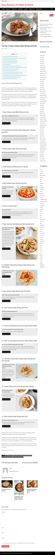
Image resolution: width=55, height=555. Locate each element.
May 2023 (42, 133)
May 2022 (42, 154)
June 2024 (42, 107)
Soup (41, 261)
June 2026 (42, 59)
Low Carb (42, 235)
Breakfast (42, 187)
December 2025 (43, 71)
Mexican (41, 239)
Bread (41, 185)
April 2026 (42, 63)
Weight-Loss (42, 267)
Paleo (41, 245)
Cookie (41, 197)
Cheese (41, 191)
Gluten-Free (42, 219)
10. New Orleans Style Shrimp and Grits (9, 70)
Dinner (41, 211)
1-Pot (41, 169)
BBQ (41, 179)
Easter (41, 213)
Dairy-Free (42, 203)
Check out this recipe (6, 123)
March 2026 (42, 65)
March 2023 (42, 137)
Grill (41, 223)
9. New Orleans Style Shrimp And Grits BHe (10, 69)
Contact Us (14, 9)
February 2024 (43, 115)
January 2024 (42, 117)
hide (16, 54)
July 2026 (42, 57)
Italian (41, 229)
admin (5, 48)
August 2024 (42, 103)
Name (3, 527)
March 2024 (42, 113)
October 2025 (42, 75)
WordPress (26, 553)
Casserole (42, 189)
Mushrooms (42, 241)
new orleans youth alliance (18, 457)
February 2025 (43, 91)
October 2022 (42, 147)
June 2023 (42, 131)
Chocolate (42, 195)
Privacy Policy (39, 9)
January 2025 (42, 93)
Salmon (41, 257)
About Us (8, 9)
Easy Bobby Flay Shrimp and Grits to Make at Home (32, 491)
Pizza (41, 249)
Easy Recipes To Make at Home (17, 4)
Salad (41, 255)
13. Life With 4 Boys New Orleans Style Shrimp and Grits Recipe (14, 75)
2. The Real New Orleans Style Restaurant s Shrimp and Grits (13, 58)
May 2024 (42, 109)
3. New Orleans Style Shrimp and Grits (9, 59)
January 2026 (42, 69)
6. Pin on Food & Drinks (6, 64)
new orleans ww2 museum (27, 455)
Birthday (41, 183)
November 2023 (43, 121)
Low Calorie (42, 233)
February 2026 (43, 67)
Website (3, 537)
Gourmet (42, 221)
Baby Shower (42, 175)
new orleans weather (17, 455)
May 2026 (42, 61)
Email (3, 532)
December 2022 (43, 143)
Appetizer (42, 173)
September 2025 (43, 77)
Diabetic (41, 209)
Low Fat (41, 237)
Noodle (41, 243)
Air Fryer (41, 171)
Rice (41, 253)
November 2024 (43, 97)
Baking (41, 177)
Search (41, 13)
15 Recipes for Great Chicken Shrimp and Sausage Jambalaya (18, 498)
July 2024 (42, 105)
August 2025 (42, 79)
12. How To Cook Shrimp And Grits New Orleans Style (12, 73)
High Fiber (42, 225)
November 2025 (43, 73)
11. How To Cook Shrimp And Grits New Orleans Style (12, 72)
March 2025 (42, 89)
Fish (41, 217)
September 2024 (43, 101)
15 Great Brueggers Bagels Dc (46, 36)
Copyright (20, 9)
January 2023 (42, 141)
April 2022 (42, 156)
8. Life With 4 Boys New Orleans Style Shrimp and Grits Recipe (14, 67)
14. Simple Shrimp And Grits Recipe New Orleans (11, 77)
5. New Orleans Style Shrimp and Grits (9, 62)
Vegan (41, 263)
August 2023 (42, 127)
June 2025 (42, 83)
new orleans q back (9, 455)
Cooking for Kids (43, 199)
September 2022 (43, 149)
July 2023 (42, 129)
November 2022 (43, 145)
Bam (30, 553)
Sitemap (25, 9)
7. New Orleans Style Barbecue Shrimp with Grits (11, 66)
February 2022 (43, 160)
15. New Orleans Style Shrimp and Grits (9, 78)
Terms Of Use (31, 9)
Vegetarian (42, 265)
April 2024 (42, 111)
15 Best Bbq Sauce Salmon (45, 34)
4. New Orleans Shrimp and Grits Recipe (9, 61)
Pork (41, 251)
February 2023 (43, 139)
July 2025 (42, 81)
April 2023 (42, 135)
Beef (41, 181)
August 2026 (42, 55)
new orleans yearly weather (7, 457)
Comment (4, 512)
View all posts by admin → (14, 471)
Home (3, 9)
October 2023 (42, 123)
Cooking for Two (43, 201)
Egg (41, 215)
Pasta (41, 247)
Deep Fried (42, 205)
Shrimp (3, 43)
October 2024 (42, 99)
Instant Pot (42, 227)
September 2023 (43, 125)
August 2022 (42, 150)
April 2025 (42, 87)
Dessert (41, 207)
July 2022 (42, 152)
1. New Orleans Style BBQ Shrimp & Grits (10, 56)
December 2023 (43, 119)
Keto (41, 231)
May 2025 (42, 85)
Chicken (41, 193)
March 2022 (42, 158)
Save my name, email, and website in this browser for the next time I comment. (19, 543)
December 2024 (43, 95)
